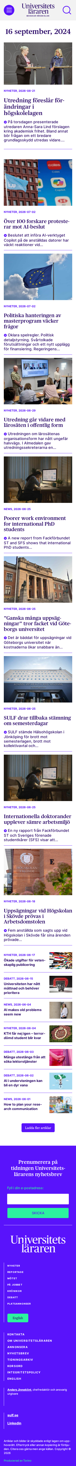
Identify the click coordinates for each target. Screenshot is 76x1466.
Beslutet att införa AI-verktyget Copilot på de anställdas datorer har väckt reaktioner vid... (36, 240)
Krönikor (14, 1291)
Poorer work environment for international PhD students (35, 523)
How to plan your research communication (23, 1106)
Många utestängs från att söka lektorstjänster (24, 1059)
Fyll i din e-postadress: (25, 1188)
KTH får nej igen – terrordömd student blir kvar (24, 1035)
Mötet (12, 1278)
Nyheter (10, 90)
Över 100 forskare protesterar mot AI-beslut (36, 224)
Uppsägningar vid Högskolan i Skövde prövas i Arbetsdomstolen (38, 916)
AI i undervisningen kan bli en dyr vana (23, 1083)
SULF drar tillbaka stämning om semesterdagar (37, 720)
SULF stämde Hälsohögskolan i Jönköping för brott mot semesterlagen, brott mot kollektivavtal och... (34, 739)
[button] (67, 10)
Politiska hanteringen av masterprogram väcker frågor (32, 321)
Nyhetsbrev (18, 1353)
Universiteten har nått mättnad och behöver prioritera (22, 988)
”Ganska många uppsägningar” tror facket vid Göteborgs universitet (37, 623)
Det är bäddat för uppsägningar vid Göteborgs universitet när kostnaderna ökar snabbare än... (37, 642)
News (8, 509)
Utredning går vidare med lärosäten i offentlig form (34, 422)
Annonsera (17, 1347)
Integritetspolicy (24, 1372)
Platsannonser (19, 1303)
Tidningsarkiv (20, 1359)
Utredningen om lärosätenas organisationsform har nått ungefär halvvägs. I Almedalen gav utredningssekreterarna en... (36, 441)
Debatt (9, 978)
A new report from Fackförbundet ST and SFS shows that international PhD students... (37, 543)
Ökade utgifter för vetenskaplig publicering (25, 962)
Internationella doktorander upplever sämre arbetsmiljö (37, 819)
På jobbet (14, 1284)
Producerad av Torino (17, 1460)
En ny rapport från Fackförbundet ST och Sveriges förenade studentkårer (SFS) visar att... (36, 835)
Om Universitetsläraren (29, 1340)
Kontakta (16, 1334)
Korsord (15, 1366)
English (14, 1378)
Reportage (15, 1272)
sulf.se (12, 1415)
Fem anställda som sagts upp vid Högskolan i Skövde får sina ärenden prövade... (37, 935)
